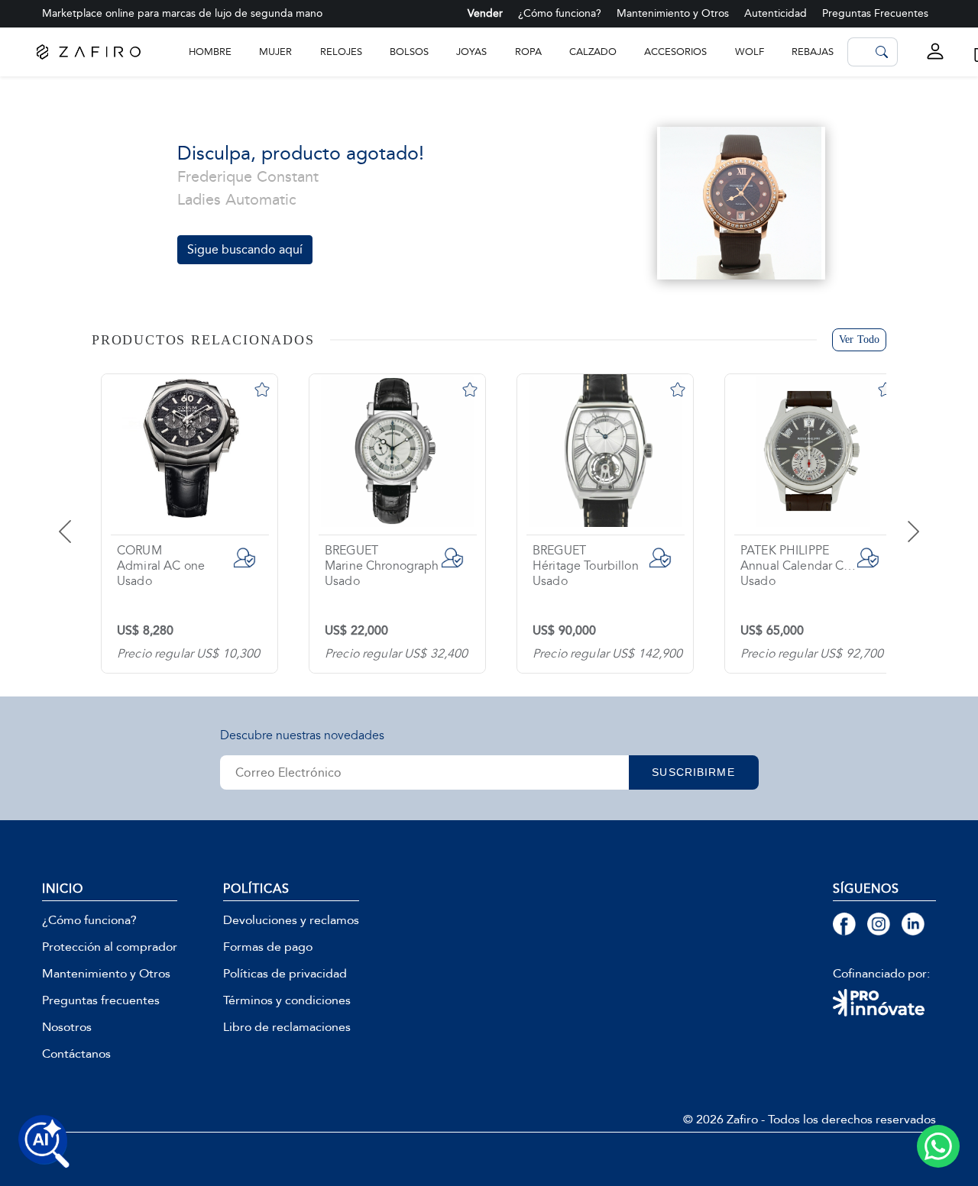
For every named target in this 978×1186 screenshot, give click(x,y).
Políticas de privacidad (285, 973)
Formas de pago (268, 947)
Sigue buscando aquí (245, 249)
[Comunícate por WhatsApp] (938, 1146)
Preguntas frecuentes (101, 1000)
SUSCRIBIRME (693, 772)
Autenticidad (775, 13)
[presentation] (84, 520)
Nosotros (67, 1027)
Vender (485, 13)
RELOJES (341, 51)
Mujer (275, 51)
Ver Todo (859, 339)
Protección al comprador (109, 947)
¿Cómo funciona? (559, 13)
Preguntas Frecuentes (875, 13)
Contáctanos (76, 1054)
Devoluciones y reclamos (291, 920)
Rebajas (813, 51)
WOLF (749, 51)
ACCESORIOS (675, 51)
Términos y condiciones (287, 1000)
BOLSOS (409, 51)
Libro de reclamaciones (287, 1027)
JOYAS (471, 51)
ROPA (528, 51)
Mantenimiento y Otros (673, 13)
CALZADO (593, 51)
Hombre (210, 51)
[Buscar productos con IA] (44, 1142)
